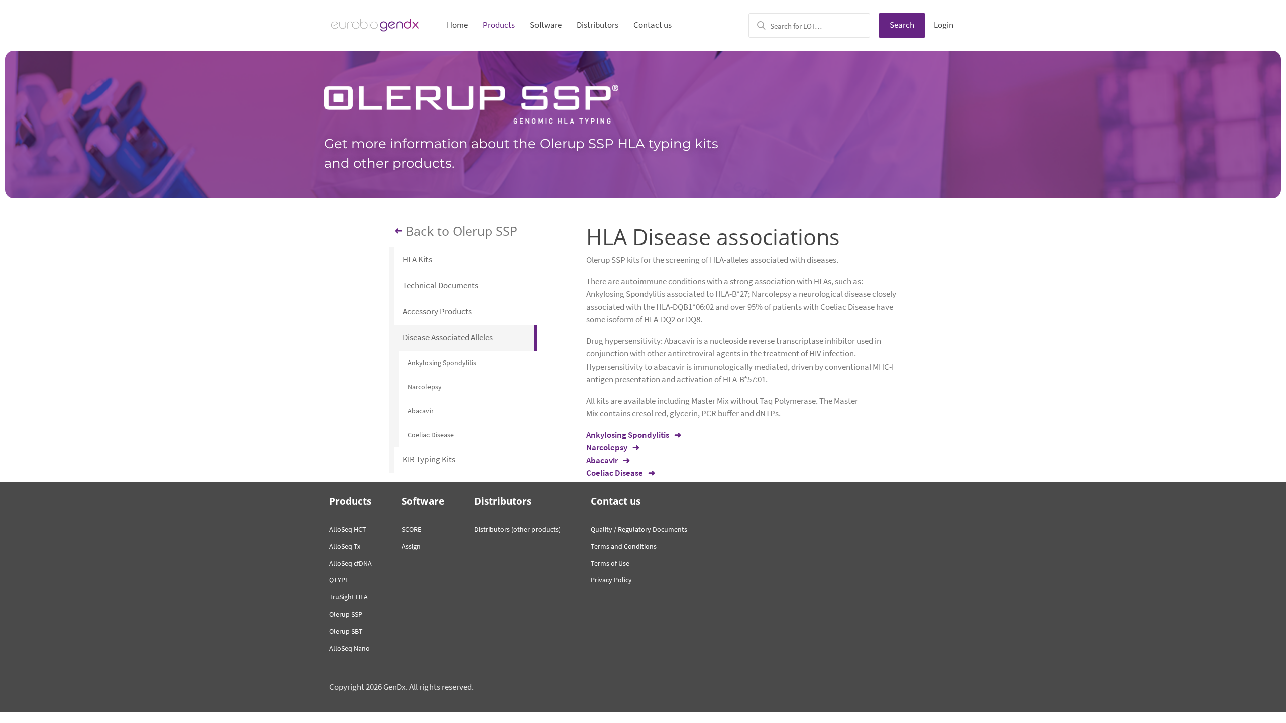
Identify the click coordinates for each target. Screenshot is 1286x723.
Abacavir (421, 410)
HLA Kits (417, 259)
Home (457, 24)
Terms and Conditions (624, 546)
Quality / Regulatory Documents (639, 529)
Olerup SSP (345, 614)
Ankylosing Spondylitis (442, 362)
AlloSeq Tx (344, 546)
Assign (411, 546)
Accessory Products (437, 311)
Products (499, 24)
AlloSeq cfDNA (350, 563)
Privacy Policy (611, 579)
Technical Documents (440, 285)
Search (902, 24)
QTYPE (339, 579)
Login (943, 24)
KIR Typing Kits (429, 459)
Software (546, 24)
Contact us (652, 24)
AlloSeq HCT (347, 529)
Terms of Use (610, 563)
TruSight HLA (348, 596)
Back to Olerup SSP (461, 231)
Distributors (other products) (517, 529)
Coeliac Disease (431, 434)
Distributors (597, 24)
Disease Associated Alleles (448, 337)
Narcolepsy (425, 386)
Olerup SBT (346, 631)
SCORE (411, 529)
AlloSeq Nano (349, 648)
